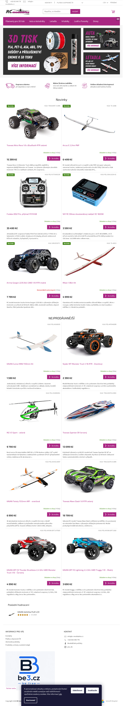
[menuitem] (15, 22)
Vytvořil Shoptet (111, 701)
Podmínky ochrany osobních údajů (18, 645)
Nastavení (30, 700)
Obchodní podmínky (13, 642)
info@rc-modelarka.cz (75, 636)
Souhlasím (92, 690)
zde (60, 694)
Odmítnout (77, 690)
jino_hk (70, 647)
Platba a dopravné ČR (65, 3)
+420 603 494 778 (74, 640)
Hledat (75, 11)
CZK (104, 3)
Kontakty (48, 3)
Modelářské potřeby (75, 643)
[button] (9, 51)
